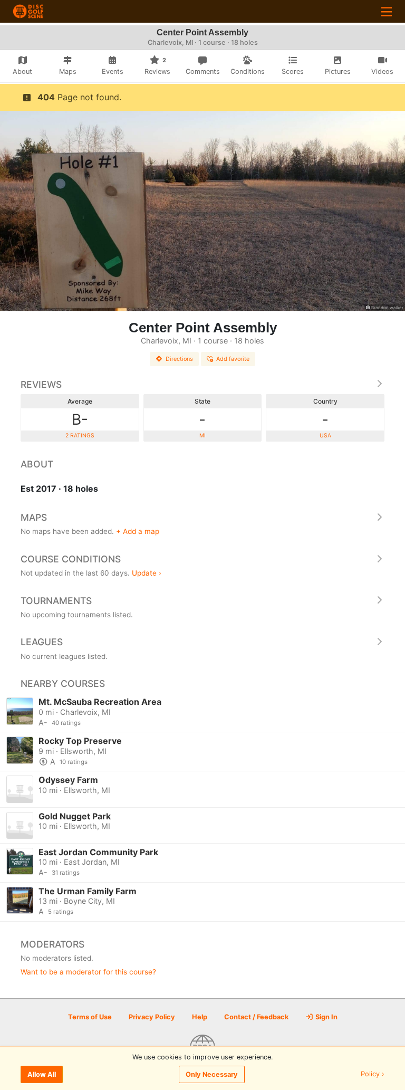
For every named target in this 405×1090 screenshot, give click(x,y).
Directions (179, 358)
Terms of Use (90, 1017)
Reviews (41, 384)
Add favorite (232, 358)
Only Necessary (212, 1074)
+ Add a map (137, 531)
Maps (34, 517)
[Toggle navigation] (386, 11)
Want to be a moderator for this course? (88, 972)
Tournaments (56, 600)
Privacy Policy (152, 1017)
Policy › (372, 1074)
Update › (146, 573)
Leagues (42, 641)
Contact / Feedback (256, 1017)
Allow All (41, 1074)
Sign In (326, 1017)
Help (199, 1017)
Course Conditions (71, 559)
